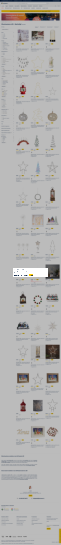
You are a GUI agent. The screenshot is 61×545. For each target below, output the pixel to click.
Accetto (31, 275)
